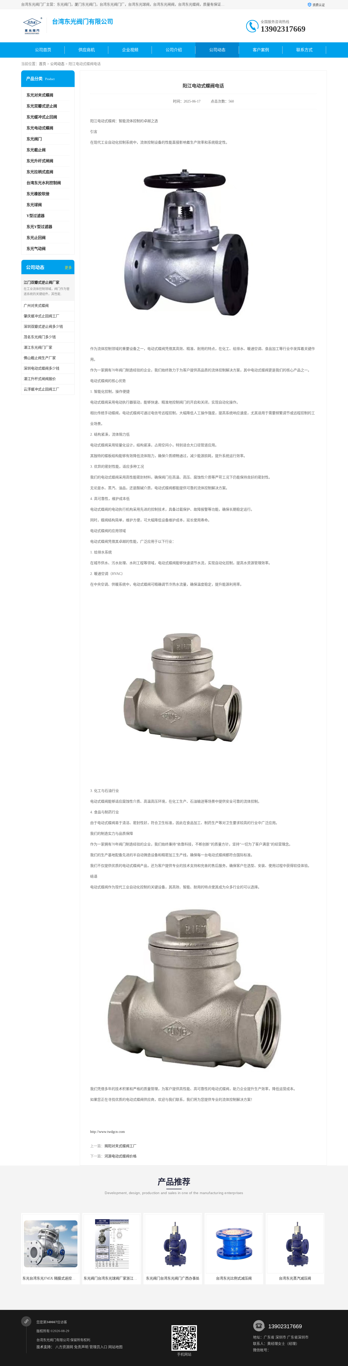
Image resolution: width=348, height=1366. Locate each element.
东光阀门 (34, 139)
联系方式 (304, 50)
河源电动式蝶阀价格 (120, 1156)
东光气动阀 (36, 249)
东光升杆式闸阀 (39, 161)
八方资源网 (64, 1347)
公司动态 (217, 50)
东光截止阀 (36, 150)
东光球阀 (34, 205)
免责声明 (81, 1347)
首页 (42, 64)
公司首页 (43, 50)
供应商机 (86, 50)
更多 (68, 268)
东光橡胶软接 (37, 194)
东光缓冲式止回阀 (41, 117)
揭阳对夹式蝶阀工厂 (120, 1146)
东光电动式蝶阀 (39, 128)
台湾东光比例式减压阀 (173, 1278)
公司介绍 (174, 50)
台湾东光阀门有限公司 (53, 1340)
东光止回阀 (36, 238)
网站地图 (115, 1347)
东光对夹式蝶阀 (39, 95)
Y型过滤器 (35, 216)
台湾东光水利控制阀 (43, 183)
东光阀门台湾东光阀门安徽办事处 (295, 1278)
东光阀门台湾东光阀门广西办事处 (111, 1278)
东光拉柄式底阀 (39, 172)
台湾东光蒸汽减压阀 (234, 1278)
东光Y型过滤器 (39, 227)
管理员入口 (98, 1347)
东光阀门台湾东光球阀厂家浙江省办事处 (54, 1278)
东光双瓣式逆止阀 (41, 106)
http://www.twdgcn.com (107, 1132)
